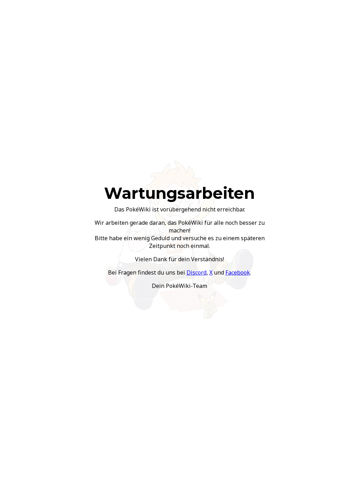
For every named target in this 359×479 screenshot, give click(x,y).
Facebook (237, 272)
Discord (196, 272)
